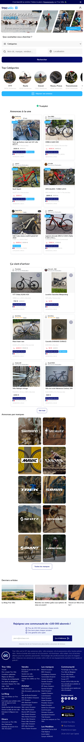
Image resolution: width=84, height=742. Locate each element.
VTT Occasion (26, 700)
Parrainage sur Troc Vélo (69, 670)
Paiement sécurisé (27, 676)
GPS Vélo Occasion (28, 726)
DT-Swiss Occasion (47, 686)
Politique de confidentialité (10, 679)
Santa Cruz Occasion (48, 708)
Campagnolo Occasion (48, 674)
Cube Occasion (46, 684)
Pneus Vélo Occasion (28, 721)
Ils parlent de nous (8, 689)
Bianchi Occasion (46, 670)
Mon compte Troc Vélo (9, 672)
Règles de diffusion (8, 677)
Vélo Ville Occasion (28, 710)
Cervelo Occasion (47, 681)
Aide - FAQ (5, 686)
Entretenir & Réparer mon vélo (10, 713)
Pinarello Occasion (47, 703)
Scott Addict (45, 734)
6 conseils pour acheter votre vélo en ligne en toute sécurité (11, 703)
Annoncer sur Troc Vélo (9, 722)
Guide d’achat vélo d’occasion (11, 707)
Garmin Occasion (46, 689)
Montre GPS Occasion (29, 712)
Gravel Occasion (27, 705)
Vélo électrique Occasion (29, 702)
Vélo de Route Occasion (29, 695)
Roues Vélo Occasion (28, 719)
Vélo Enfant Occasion (28, 714)
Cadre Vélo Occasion (28, 724)
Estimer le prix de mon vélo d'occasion (30, 671)
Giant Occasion (46, 691)
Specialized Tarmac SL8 (49, 729)
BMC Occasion (46, 672)
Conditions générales (8, 674)
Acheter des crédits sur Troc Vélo (31, 680)
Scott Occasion (46, 710)
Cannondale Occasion (48, 677)
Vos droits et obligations (10, 681)
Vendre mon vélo (27, 674)
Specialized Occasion (48, 715)
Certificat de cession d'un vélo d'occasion (10, 728)
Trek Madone (45, 732)
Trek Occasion (45, 717)
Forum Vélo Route (67, 674)
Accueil (4, 670)
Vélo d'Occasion (27, 689)
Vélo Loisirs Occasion (28, 707)
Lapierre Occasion (47, 693)
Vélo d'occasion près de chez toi (31, 692)
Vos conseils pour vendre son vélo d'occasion (71, 689)
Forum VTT (65, 679)
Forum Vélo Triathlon (68, 677)
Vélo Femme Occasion (29, 717)
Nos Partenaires (7, 724)
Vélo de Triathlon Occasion (30, 698)
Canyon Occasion (47, 679)
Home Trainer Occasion (29, 729)
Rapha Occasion (46, 705)
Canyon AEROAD (47, 736)
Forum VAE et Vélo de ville (70, 681)
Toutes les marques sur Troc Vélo (50, 720)
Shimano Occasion (47, 712)
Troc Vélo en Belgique (68, 672)
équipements (49, 2)
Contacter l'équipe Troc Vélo (11, 684)
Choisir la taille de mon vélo (11, 710)
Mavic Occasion (46, 698)
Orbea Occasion (46, 700)
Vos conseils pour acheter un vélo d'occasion (70, 685)
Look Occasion (46, 696)
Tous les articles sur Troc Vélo (10, 698)
